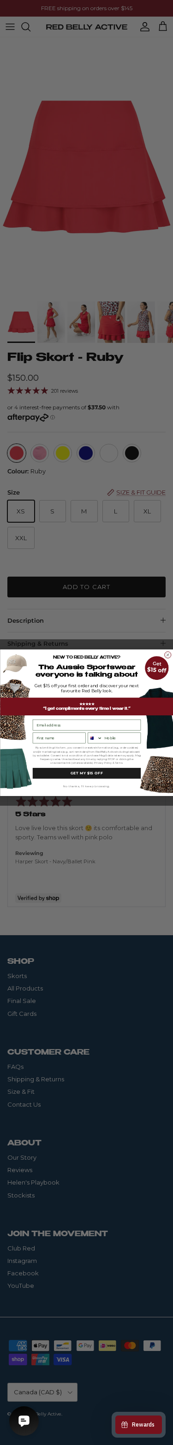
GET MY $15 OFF (86, 773)
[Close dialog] (167, 654)
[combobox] (94, 738)
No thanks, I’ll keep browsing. (86, 786)
